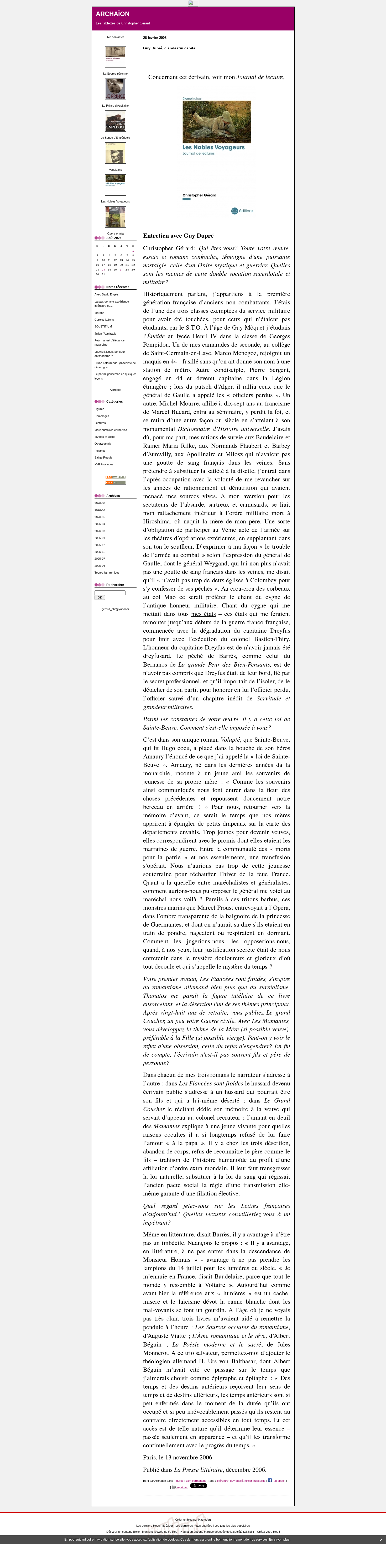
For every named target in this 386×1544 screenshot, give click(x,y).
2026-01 (100, 537)
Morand (99, 312)
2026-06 (100, 510)
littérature (222, 1480)
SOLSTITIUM (103, 326)
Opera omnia (115, 233)
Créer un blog (183, 1519)
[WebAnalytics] (193, 5)
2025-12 (100, 545)
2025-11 (100, 551)
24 (103, 269)
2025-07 (100, 558)
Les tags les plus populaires (232, 1525)
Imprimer (182, 1487)
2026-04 (100, 524)
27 (121, 269)
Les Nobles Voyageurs (115, 201)
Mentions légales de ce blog (159, 1531)
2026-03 (100, 531)
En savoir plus (279, 1539)
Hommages (102, 416)
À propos (115, 389)
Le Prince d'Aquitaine (115, 105)
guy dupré (236, 1480)
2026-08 (100, 503)
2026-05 (100, 517)
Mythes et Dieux (105, 436)
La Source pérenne (115, 73)
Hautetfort (204, 1519)
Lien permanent (196, 1480)
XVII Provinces (104, 464)
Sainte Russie (103, 457)
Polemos (100, 450)
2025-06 (100, 565)
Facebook (278, 1480)
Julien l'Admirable (105, 333)
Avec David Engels (107, 294)
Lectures (100, 422)
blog (275, 1531)
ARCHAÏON (112, 14)
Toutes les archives (107, 572)
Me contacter (115, 37)
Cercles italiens (104, 319)
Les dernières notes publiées (193, 1525)
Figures (99, 408)
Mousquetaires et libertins (111, 430)
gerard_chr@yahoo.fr (115, 609)
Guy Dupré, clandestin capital (169, 48)
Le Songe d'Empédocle (115, 137)
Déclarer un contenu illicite (123, 1531)
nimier (248, 1480)
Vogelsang (115, 169)
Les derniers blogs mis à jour (154, 1525)
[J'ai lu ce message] (381, 1539)
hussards (259, 1480)
